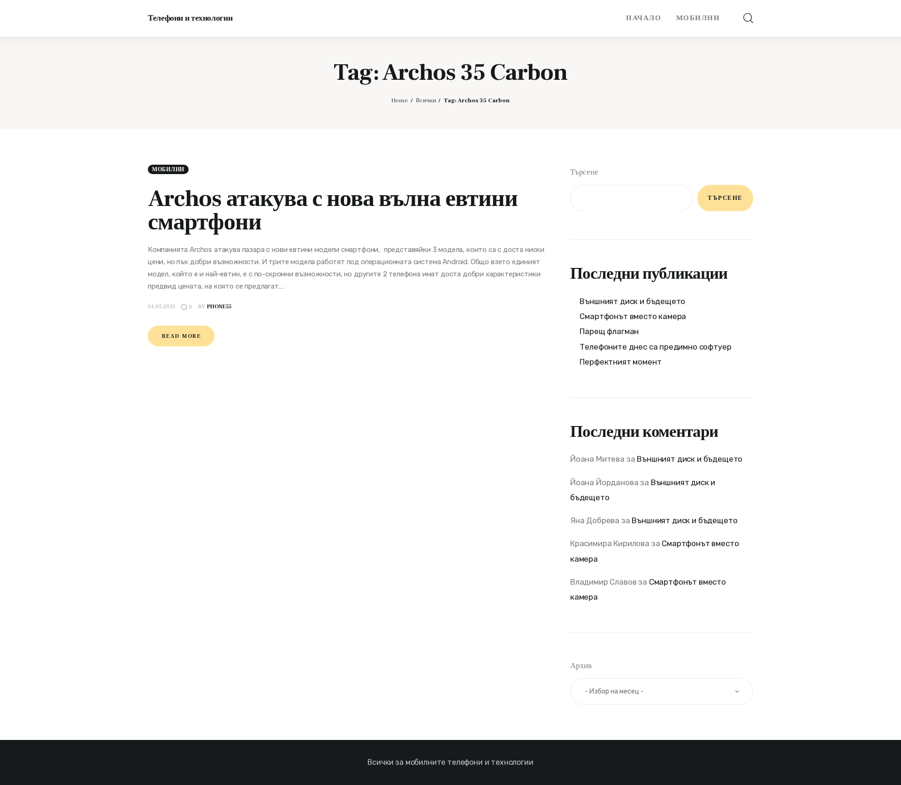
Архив (581, 666)
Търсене (584, 172)
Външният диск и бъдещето (632, 300)
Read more (181, 336)
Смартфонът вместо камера (633, 315)
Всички (426, 100)
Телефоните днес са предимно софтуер (655, 346)
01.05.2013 (161, 306)
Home (399, 100)
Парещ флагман (609, 331)
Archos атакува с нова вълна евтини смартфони (333, 210)
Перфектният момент (620, 361)
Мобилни (168, 169)
